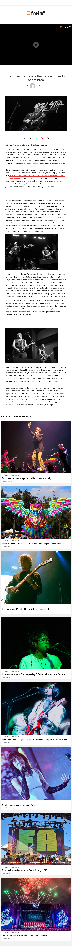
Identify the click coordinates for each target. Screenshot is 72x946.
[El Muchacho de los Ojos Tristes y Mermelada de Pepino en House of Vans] (36, 708)
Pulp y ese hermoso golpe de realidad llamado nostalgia (27, 478)
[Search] (70, 2)
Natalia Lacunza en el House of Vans (18, 805)
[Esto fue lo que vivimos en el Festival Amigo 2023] (36, 839)
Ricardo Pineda (40, 86)
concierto (8, 312)
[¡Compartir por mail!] (48, 138)
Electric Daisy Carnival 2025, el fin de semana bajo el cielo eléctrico (33, 543)
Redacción (7, 546)
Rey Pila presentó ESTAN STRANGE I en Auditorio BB (26, 609)
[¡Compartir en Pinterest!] (42, 138)
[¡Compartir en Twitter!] (30, 138)
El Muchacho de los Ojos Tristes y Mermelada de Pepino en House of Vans (35, 739)
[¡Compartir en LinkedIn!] (36, 138)
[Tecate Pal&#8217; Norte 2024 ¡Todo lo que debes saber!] (36, 904)
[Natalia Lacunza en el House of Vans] (36, 773)
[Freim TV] (36, 13)
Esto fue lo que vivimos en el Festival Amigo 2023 (24, 870)
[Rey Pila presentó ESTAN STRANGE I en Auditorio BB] (36, 577)
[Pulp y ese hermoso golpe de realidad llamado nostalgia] (36, 447)
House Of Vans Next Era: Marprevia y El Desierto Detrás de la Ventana (33, 674)
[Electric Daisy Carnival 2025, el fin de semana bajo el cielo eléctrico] (36, 512)
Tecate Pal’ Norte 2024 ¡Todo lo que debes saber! (24, 935)
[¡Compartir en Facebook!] (24, 138)
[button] (2, 2)
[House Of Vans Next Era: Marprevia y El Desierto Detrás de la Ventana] (36, 643)
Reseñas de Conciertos (36, 71)
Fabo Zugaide (8, 481)
